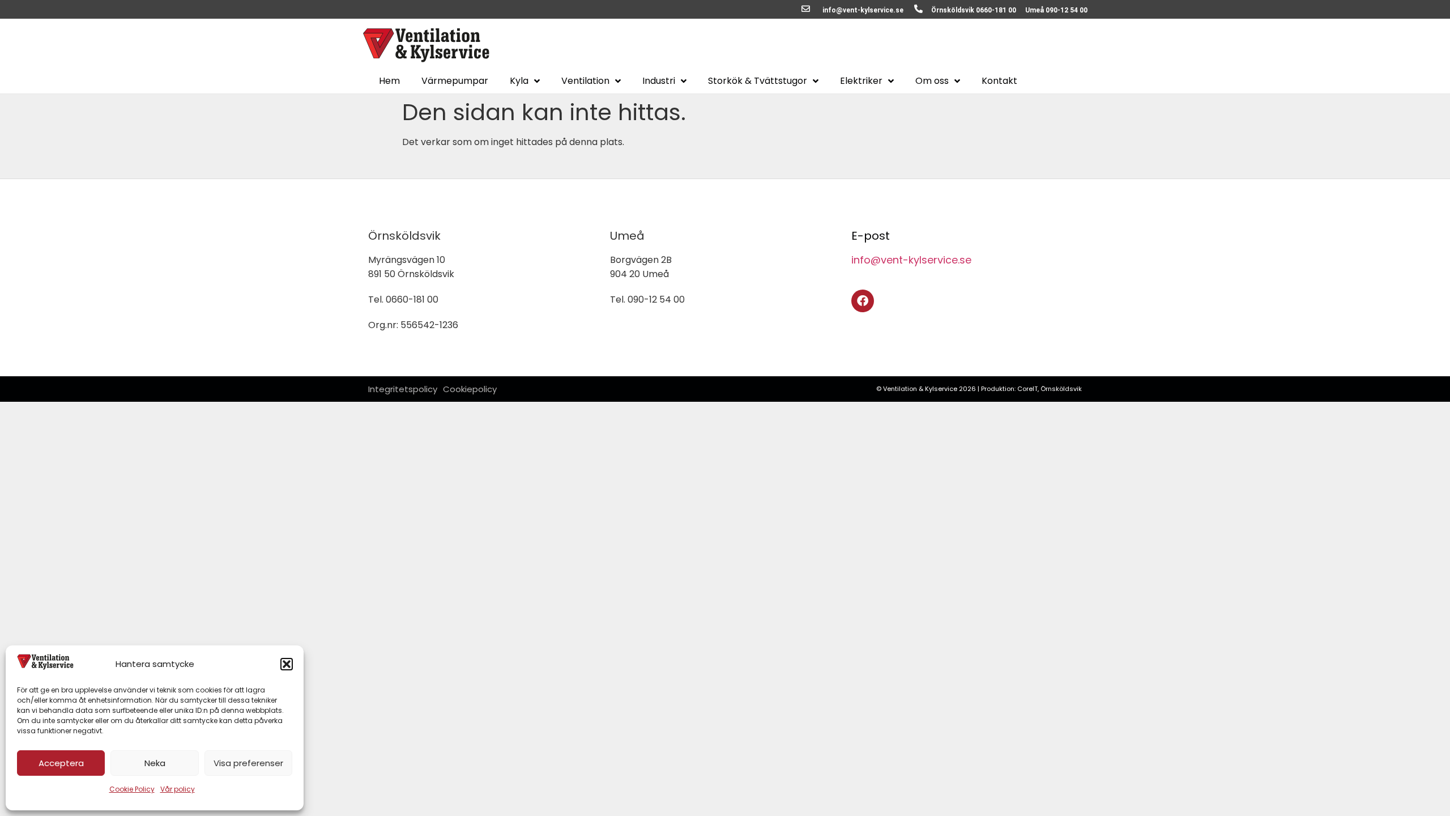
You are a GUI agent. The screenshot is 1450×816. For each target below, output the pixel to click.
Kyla (519, 81)
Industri (658, 81)
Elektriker (861, 81)
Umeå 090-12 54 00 (1056, 10)
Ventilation (585, 81)
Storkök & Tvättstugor (757, 81)
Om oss (932, 81)
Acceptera (61, 763)
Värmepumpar (454, 81)
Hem (389, 81)
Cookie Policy (132, 789)
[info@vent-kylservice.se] (805, 9)
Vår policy (177, 789)
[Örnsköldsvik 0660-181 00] (918, 9)
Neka (154, 763)
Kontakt (999, 81)
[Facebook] (862, 301)
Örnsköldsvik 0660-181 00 (973, 10)
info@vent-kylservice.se (862, 10)
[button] (286, 664)
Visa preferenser (248, 763)
